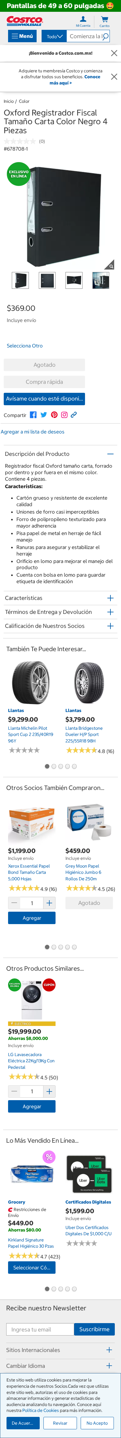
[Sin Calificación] (21, 141)
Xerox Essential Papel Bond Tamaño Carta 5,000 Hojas (29, 872)
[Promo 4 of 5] (67, 766)
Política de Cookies (40, 1410)
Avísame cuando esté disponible (45, 398)
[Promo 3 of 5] (60, 766)
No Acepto (97, 1423)
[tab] (60, 1350)
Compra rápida (44, 381)
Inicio (9, 101)
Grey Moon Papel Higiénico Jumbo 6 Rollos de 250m (83, 872)
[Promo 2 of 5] (53, 766)
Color (24, 101)
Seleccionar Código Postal (34, 1267)
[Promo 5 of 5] (74, 766)
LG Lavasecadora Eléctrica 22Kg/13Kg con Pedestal (31, 1061)
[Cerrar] (114, 53)
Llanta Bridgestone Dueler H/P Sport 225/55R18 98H (84, 734)
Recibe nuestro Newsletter (46, 1308)
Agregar (32, 918)
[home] (24, 21)
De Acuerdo (23, 1423)
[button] (106, 36)
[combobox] (53, 36)
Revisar (60, 1423)
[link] (33, 415)
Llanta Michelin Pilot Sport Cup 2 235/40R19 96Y (30, 734)
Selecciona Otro (25, 345)
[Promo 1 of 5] (46, 766)
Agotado (45, 364)
